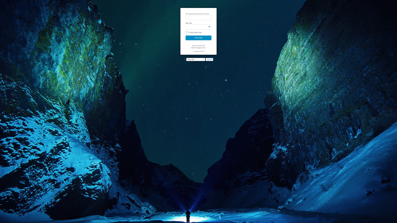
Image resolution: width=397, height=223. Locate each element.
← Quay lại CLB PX (198, 51)
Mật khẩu (189, 23)
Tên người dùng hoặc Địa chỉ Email (197, 14)
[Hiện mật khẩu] (209, 26)
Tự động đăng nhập (194, 32)
